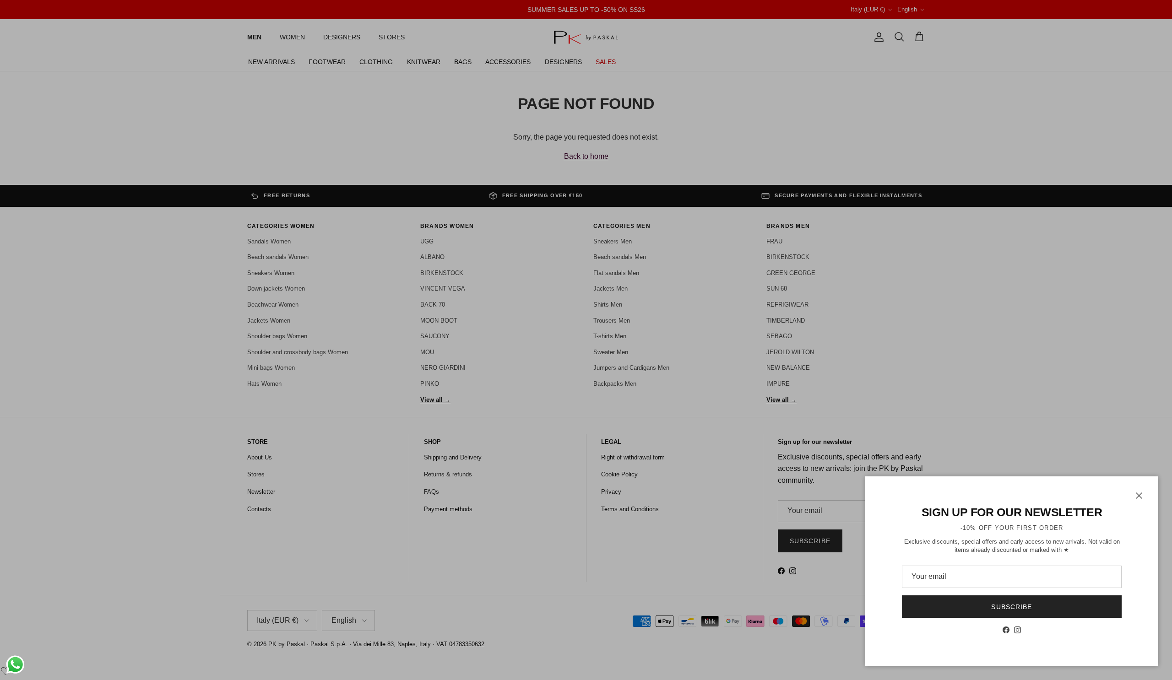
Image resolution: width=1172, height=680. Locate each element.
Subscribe (1011, 606)
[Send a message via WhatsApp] (15, 664)
